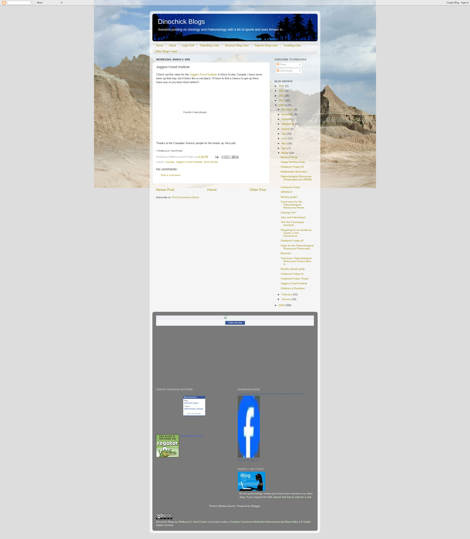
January (286, 299)
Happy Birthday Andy (293, 162)
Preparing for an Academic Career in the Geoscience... (296, 233)
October (286, 119)
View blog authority (192, 436)
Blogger (255, 506)
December (287, 109)
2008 (282, 305)
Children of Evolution (293, 288)
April (284, 148)
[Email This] (223, 157)
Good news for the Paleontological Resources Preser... (293, 204)
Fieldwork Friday (290, 187)
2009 (282, 105)
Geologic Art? (288, 212)
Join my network (193, 414)
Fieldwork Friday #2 (292, 240)
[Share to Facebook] (234, 157)
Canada (170, 162)
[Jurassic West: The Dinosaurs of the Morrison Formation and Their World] (249, 456)
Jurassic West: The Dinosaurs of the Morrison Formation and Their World (270, 394)
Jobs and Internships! (293, 217)
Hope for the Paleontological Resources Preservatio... (297, 247)
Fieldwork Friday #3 (292, 167)
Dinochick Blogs (181, 21)
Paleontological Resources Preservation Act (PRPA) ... (296, 179)
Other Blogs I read (166, 51)
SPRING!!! (287, 192)
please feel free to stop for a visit (292, 497)
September (288, 124)
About (172, 45)
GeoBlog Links (292, 45)
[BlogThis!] (227, 157)
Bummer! (286, 253)
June (284, 138)
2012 (282, 90)
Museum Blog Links (237, 45)
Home (159, 45)
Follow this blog (235, 323)
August (285, 129)
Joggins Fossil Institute (203, 74)
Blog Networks (190, 397)
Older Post (258, 190)
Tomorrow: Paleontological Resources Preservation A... (296, 261)
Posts (282, 64)
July (284, 133)
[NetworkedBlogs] (235, 317)
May (284, 143)
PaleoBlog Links (209, 45)
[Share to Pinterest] (237, 157)
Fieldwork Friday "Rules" (295, 278)
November (287, 114)
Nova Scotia (211, 162)
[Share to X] (230, 157)
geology (199, 409)
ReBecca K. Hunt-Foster (193, 521)
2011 (282, 95)
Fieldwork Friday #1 (292, 274)
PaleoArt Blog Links (266, 45)
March (285, 153)
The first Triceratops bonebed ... (292, 223)
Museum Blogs (289, 157)
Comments (285, 70)
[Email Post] (216, 156)
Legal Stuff (188, 45)
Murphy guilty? (289, 197)
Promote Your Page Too (248, 460)
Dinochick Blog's (191, 403)
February (287, 294)
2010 (282, 100)
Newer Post (165, 190)
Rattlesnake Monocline (294, 171)
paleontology (189, 409)
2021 (282, 86)
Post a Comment (170, 175)
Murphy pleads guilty (293, 269)
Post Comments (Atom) (185, 197)
